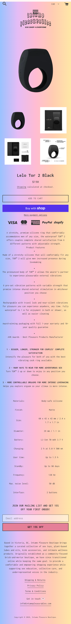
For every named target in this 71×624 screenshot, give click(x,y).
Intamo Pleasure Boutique (44, 617)
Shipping (21, 187)
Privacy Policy (35, 585)
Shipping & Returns (35, 580)
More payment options (35, 215)
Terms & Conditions (35, 591)
